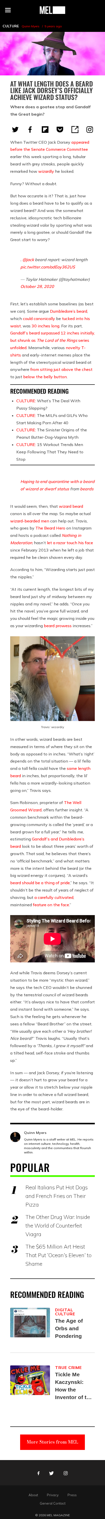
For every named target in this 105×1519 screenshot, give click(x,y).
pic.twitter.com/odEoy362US (47, 266)
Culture (11, 26)
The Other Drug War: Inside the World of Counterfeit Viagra (57, 1225)
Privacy (53, 1495)
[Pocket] (60, 129)
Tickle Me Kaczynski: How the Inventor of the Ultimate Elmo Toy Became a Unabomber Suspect (74, 1386)
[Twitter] (15, 129)
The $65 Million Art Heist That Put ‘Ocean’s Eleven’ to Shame (58, 1255)
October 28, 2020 (37, 286)
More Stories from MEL (52, 1442)
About (33, 1495)
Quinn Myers (31, 26)
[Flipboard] (45, 129)
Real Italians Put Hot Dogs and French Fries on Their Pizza (56, 1196)
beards (87, 488)
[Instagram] (90, 129)
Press (72, 1495)
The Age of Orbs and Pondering (69, 1328)
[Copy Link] (75, 129)
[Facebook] (30, 129)
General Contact (52, 1503)
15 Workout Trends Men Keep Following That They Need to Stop (49, 452)
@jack (28, 259)
